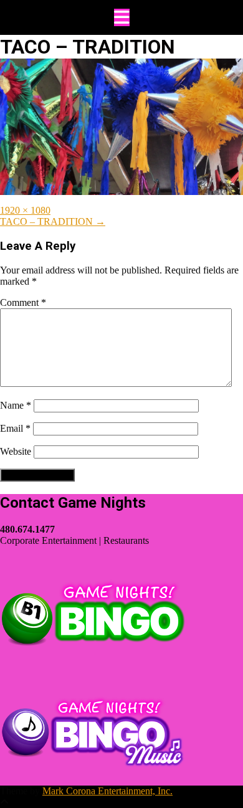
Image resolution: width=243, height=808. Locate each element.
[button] (121, 17)
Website (15, 451)
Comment (23, 302)
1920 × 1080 (25, 210)
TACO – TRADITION (52, 221)
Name (15, 405)
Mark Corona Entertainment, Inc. (107, 791)
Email (15, 428)
